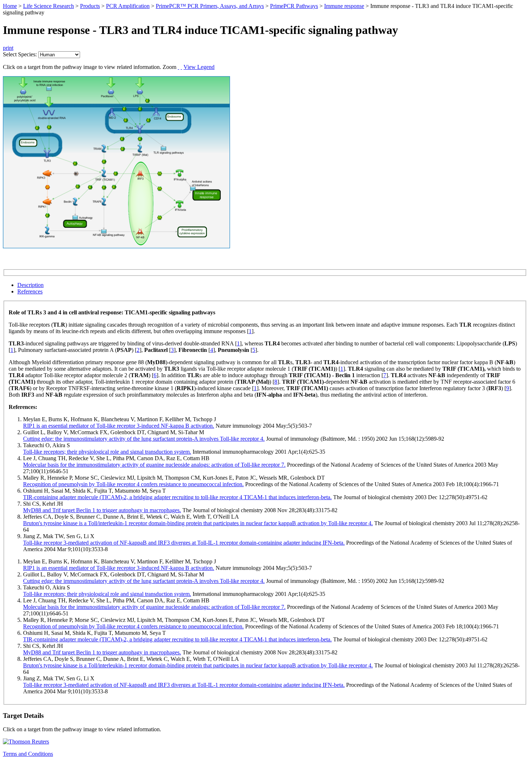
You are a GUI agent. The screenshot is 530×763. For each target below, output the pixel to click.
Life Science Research (48, 6)
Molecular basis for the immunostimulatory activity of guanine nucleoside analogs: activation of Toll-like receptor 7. (154, 465)
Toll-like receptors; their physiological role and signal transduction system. (107, 452)
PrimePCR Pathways (294, 6)
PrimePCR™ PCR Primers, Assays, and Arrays (210, 6)
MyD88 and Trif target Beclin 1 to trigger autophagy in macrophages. (102, 510)
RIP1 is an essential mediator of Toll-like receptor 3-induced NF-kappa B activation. (118, 426)
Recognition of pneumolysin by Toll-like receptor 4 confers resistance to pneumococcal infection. (133, 484)
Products (90, 6)
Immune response (344, 6)
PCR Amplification (128, 6)
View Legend (199, 67)
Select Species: (20, 54)
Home (10, 6)
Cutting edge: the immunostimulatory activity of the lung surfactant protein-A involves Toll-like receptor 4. (144, 439)
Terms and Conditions (28, 754)
